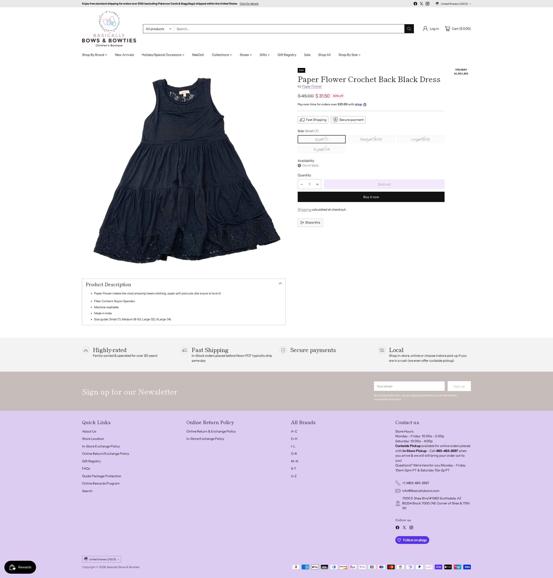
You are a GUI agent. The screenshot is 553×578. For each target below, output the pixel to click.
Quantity (304, 175)
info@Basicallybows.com (420, 491)
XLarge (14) (321, 149)
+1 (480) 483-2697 (415, 483)
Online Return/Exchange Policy (105, 454)
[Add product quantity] (317, 184)
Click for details (249, 4)
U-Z (294, 476)
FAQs (86, 468)
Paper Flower (312, 86)
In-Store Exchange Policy (101, 446)
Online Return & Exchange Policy (211, 431)
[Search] (409, 28)
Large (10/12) (420, 139)
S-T (293, 468)
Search (87, 491)
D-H (294, 439)
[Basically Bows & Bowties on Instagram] (427, 4)
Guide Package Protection (101, 476)
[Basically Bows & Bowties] (109, 29)
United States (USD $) (454, 3)
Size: (308, 131)
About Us (89, 431)
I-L (293, 446)
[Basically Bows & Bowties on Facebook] (415, 4)
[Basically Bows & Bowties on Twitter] (421, 4)
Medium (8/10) (371, 139)
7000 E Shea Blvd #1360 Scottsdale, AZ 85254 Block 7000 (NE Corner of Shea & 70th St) (436, 503)
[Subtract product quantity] (302, 184)
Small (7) (321, 139)
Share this (312, 222)
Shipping (304, 209)
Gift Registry (91, 461)
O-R (294, 454)
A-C (294, 431)
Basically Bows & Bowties (123, 567)
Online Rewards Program (101, 483)
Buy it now (371, 197)
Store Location (93, 439)
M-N (294, 461)
